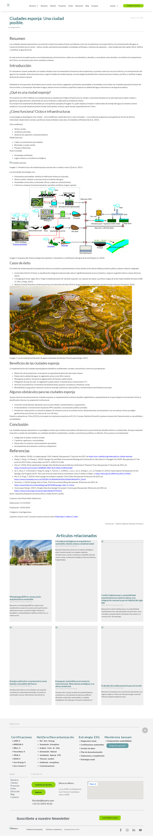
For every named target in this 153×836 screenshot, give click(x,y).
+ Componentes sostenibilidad (118, 741)
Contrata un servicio (133, 6)
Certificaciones (21, 737)
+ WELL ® (16, 748)
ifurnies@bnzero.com (43, 800)
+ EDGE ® (16, 759)
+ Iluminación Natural (47, 752)
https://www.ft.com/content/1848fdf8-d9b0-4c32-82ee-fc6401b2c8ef (43, 468)
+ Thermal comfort (46, 759)
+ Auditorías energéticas (48, 762)
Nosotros (44, 6)
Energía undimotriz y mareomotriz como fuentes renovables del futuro (28, 682)
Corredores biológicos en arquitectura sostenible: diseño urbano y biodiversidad (74, 542)
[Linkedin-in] (134, 830)
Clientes (53, 6)
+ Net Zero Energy (46, 741)
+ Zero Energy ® (19, 762)
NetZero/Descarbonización (55, 737)
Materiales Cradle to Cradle (66, 516)
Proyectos (62, 6)
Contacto (94, 6)
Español (112, 6)
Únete (70, 6)
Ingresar (38, 792)
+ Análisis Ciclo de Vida (49, 748)
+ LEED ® (16, 741)
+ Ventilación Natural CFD (49, 755)
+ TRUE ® (16, 755)
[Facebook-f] (121, 830)
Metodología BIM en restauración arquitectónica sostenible (25, 598)
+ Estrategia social (87, 760)
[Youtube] (140, 830)
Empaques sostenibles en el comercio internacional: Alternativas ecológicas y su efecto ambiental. (74, 684)
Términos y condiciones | (54, 829)
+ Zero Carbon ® (19, 766)
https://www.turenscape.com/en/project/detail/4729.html (38, 491)
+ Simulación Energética (48, 744)
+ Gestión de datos (87, 748)
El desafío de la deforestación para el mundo (121, 685)
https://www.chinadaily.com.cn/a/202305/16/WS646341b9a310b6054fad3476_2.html (50, 479)
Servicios (32, 6)
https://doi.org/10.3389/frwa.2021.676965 (113, 473)
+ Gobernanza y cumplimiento (91, 756)
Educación (79, 6)
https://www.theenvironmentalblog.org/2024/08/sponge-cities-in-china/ (44, 485)
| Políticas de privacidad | (35, 829)
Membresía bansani (118, 737)
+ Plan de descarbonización (90, 752)
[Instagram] (127, 830)
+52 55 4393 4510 (42, 803)
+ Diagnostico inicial (87, 741)
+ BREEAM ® (17, 744)
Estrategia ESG (89, 737)
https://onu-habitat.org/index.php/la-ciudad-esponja (110, 456)
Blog (87, 6)
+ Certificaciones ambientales (91, 745)
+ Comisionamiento (46, 766)
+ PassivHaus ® (18, 752)
